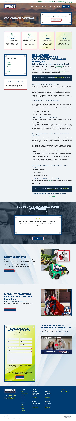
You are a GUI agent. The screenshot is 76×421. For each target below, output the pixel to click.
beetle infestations (63, 71)
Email (21, 341)
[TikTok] (71, 2)
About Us (22, 391)
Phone (8, 341)
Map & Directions (35, 395)
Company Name (22, 344)
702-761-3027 (40, 1)
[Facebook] (67, 2)
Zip (7, 344)
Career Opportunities (24, 393)
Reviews (22, 406)
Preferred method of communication (12, 347)
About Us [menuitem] (32, 6)
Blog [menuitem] (54, 6)
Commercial (23, 397)
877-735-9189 (34, 409)
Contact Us (23, 410)
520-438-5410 (61, 1)
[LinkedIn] (69, 2)
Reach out (50, 180)
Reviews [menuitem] (58, 6)
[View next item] (38, 231)
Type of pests (9, 350)
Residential (23, 395)
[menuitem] (15, 62)
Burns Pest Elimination (59, 66)
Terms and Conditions (19, 373)
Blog (22, 404)
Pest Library (23, 402)
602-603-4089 (51, 1)
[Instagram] (65, 2)
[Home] (10, 6)
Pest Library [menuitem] (50, 6)
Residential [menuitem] (38, 6)
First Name (8, 338)
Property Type (9, 353)
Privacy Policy (25, 373)
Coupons (22, 408)
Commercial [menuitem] (44, 6)
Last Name (21, 338)
